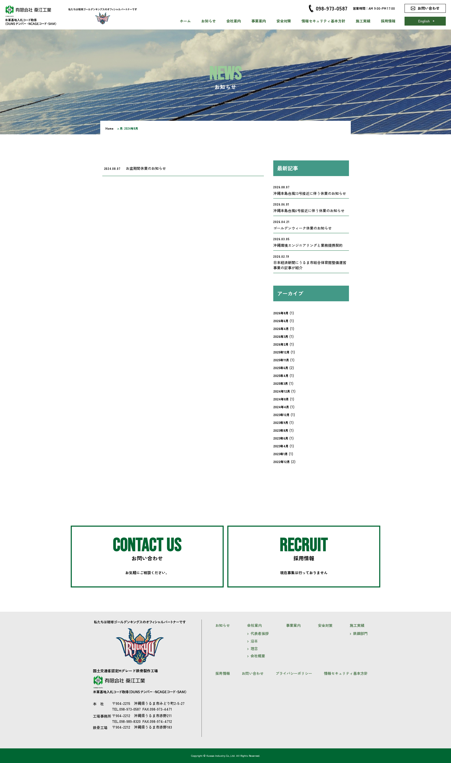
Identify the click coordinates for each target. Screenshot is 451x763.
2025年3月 (280, 383)
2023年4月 (281, 446)
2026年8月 (281, 313)
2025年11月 (281, 360)
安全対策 (283, 20)
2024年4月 (281, 407)
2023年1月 (280, 454)
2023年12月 (281, 414)
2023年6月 (280, 438)
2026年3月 (280, 336)
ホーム (185, 20)
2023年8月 (280, 430)
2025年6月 (280, 367)
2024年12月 (281, 391)
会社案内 (233, 20)
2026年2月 (281, 344)
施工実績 (363, 20)
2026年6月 (281, 321)
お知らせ (208, 20)
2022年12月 (281, 461)
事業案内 (258, 20)
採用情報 (388, 20)
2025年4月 (281, 375)
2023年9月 (280, 422)
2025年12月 (281, 352)
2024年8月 (281, 399)
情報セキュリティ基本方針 (323, 20)
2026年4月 (281, 328)
